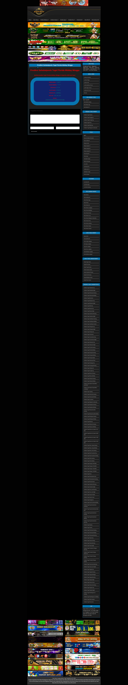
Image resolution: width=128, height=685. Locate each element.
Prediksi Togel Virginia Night (89, 590)
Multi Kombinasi (87, 161)
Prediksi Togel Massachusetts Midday (91, 413)
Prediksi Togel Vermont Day (89, 582)
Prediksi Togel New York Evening (90, 450)
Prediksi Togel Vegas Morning (89, 577)
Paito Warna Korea (87, 212)
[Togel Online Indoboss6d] (82, 622)
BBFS (85, 135)
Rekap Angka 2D (87, 151)
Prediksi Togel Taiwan (88, 527)
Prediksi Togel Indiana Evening (90, 378)
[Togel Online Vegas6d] (45, 639)
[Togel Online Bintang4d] (45, 650)
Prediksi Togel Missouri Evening (90, 424)
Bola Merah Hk (87, 107)
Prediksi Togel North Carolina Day (90, 453)
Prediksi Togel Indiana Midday (89, 381)
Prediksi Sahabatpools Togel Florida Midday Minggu (55, 65)
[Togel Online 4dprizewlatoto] (45, 662)
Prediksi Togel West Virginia (89, 599)
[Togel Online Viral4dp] (64, 59)
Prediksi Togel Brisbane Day (89, 300)
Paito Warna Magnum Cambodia (90, 218)
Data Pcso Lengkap (87, 249)
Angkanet (47, 681)
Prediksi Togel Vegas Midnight (90, 574)
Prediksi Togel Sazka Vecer (89, 497)
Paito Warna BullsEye (88, 210)
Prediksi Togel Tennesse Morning (90, 535)
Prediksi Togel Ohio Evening (89, 458)
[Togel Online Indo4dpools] (45, 673)
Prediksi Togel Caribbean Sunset (90, 324)
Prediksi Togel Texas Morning (89, 543)
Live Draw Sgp (86, 184)
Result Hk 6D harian (87, 274)
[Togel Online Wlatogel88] (45, 656)
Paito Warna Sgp (87, 199)
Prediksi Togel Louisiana (88, 399)
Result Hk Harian (87, 264)
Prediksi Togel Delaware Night (89, 344)
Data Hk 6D (87, 19)
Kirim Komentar (34, 131)
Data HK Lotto (93, 681)
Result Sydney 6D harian (88, 272)
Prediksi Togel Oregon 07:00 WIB (90, 466)
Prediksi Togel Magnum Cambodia (90, 127)
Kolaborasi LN (86, 169)
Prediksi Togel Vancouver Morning (90, 564)
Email (57, 125)
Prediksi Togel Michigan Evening (90, 416)
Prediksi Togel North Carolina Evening (91, 455)
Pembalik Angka (87, 158)
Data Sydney (80, 679)
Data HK (71, 679)
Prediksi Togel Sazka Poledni (89, 494)
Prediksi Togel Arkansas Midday (90, 295)
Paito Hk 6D (86, 202)
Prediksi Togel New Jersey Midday (90, 447)
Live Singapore (86, 612)
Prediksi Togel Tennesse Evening (90, 530)
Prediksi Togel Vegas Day (89, 569)
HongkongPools (66, 681)
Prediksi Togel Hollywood (89, 368)
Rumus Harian (86, 174)
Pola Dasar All (86, 153)
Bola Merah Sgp (87, 104)
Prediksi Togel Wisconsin (89, 601)
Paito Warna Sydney (88, 223)
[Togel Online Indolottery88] (82, 650)
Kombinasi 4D (86, 166)
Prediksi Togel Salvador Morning (90, 484)
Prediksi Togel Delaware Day (89, 342)
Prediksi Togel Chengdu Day (89, 326)
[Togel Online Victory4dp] (45, 628)
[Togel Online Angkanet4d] (82, 656)
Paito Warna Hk (87, 205)
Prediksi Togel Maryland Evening (90, 404)
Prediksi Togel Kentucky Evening (90, 394)
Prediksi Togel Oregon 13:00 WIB (90, 471)
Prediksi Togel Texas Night (89, 545)
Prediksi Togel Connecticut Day (90, 336)
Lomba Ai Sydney (87, 77)
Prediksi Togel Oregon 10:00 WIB (90, 468)
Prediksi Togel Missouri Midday (90, 426)
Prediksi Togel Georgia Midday (90, 355)
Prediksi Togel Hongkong (89, 119)
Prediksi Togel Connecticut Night (90, 339)
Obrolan (85, 92)
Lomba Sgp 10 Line (87, 87)
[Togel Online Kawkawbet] (45, 633)
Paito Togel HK (86, 99)
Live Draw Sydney (93, 70)
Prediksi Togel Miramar (88, 421)
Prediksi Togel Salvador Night (89, 486)
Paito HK (97, 67)
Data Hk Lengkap (87, 246)
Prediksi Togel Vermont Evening (90, 584)
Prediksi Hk (79, 19)
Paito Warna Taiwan (87, 228)
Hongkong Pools (87, 66)
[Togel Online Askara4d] (45, 645)
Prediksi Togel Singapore (89, 117)
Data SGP (75, 679)
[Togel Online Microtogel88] (45, 622)
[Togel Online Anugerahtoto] (82, 645)
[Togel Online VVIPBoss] (64, 24)
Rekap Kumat (86, 143)
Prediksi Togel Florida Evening (89, 347)
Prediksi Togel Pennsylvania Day (90, 476)
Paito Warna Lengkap (88, 207)
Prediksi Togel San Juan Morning (90, 489)
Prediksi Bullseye (44, 19)
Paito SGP (91, 67)
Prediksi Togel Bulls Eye (88, 125)
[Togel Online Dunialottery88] (82, 639)
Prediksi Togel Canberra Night (89, 316)
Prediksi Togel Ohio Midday (89, 460)
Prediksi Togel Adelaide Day (89, 287)
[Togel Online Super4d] (64, 36)
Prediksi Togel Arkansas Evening (90, 292)
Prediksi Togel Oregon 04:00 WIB (90, 463)
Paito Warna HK (40, 679)
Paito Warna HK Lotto (85, 681)
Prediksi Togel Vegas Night (89, 579)
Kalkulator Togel (87, 171)
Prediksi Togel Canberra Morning (90, 313)
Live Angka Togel (94, 610)
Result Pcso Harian (87, 280)
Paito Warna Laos (87, 215)
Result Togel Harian (87, 267)
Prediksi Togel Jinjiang (88, 391)
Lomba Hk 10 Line (87, 90)
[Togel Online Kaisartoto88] (45, 668)
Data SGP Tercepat (87, 613)
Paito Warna (35, 19)
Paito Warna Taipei (87, 225)
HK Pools (89, 615)
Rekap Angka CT (87, 145)
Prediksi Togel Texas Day (88, 537)
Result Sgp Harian (87, 261)
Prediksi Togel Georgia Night (89, 357)
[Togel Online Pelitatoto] (64, 53)
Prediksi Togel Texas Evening (89, 540)
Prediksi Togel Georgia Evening (90, 352)
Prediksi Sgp (63, 19)
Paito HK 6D (86, 608)
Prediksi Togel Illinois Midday (89, 375)
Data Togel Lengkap (88, 241)
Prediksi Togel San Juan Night (89, 491)
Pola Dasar (86, 156)
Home (30, 19)
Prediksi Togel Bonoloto (88, 298)
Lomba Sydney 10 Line (88, 85)
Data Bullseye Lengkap (88, 251)
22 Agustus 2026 (33, 67)
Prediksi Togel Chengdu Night (89, 329)
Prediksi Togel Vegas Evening (89, 571)
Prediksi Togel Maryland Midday (90, 407)
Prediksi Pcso (71, 19)
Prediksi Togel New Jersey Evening (90, 445)
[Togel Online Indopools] (82, 662)
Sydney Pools (52, 681)
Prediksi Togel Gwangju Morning (90, 365)
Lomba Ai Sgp (86, 79)
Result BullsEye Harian (88, 277)
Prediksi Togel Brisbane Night (89, 303)
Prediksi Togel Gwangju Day (89, 362)
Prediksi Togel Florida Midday (89, 349)
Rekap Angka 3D (87, 148)
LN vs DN (85, 163)
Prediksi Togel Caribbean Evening (90, 318)
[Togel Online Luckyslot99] (82, 628)
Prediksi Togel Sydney (88, 114)
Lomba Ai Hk (86, 82)
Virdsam (30, 679)
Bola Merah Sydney (87, 102)
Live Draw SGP (42, 681)
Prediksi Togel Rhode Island (89, 481)
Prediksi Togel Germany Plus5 (89, 360)
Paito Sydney (86, 68)
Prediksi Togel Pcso (87, 122)
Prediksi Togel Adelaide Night (89, 290)
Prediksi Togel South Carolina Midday (91, 502)
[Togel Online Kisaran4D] (64, 42)
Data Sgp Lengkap (87, 243)
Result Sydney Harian (88, 269)
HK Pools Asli (73, 682)
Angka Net (34, 679)
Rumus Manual (87, 140)
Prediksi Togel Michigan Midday (90, 418)
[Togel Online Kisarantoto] (64, 47)
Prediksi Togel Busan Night (89, 311)
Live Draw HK (93, 68)
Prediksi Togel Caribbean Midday (90, 321)
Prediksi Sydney (54, 19)
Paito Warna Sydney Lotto (75, 681)
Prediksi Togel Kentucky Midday (90, 396)
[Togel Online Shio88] (82, 668)
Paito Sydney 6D (87, 197)
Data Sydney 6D (95, 19)
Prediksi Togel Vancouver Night (90, 566)
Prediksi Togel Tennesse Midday (90, 532)
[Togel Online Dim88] (64, 30)
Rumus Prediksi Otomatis (89, 138)
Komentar (40, 67)
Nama (31, 125)
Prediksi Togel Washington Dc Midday (91, 596)
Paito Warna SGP (65, 679)
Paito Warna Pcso (87, 220)
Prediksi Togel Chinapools (89, 331)
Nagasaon (94, 66)
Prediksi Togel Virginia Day (89, 587)
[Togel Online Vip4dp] (82, 633)
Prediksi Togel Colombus (89, 334)
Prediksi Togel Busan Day (89, 308)
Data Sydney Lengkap (88, 254)
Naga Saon (85, 67)
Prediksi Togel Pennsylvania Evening (91, 479)
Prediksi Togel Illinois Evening (89, 373)
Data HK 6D (86, 679)
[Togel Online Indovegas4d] (82, 673)
